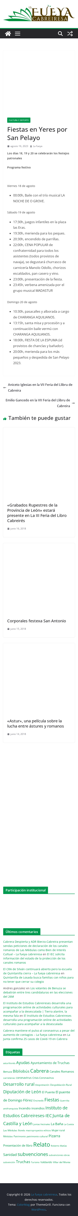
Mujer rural (58, 1130)
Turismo (35, 1162)
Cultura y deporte (19, 120)
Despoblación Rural (61, 1084)
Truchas (23, 1161)
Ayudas (23, 1062)
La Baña (57, 1124)
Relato (41, 1144)
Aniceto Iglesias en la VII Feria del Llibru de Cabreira (40, 387)
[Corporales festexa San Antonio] (39, 546)
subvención (9, 1162)
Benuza (7, 1071)
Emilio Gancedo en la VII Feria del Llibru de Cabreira (38, 403)
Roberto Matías (59, 1145)
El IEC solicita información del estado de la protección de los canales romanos (34, 958)
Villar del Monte (61, 1162)
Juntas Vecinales (41, 1124)
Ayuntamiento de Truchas (50, 1063)
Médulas (8, 1136)
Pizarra (54, 1135)
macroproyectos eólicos (38, 1130)
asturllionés (9, 1063)
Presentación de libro (17, 1145)
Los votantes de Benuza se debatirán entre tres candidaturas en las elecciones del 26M (38, 992)
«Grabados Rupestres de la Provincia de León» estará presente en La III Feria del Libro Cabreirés (37, 512)
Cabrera (39, 1070)
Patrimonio (20, 1136)
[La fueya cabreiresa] (8, 33)
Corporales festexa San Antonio (36, 621)
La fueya (37, 146)
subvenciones (33, 1154)
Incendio (25, 1108)
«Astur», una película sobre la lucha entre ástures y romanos (35, 723)
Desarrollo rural (18, 1084)
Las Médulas (10, 1130)
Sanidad (10, 1154)
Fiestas (51, 1099)
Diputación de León (22, 1091)
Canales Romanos (62, 1071)
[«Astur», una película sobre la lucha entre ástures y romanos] (39, 646)
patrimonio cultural (37, 1136)
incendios (38, 1108)
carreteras (9, 1077)
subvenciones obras (59, 1155)
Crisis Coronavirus (43, 1078)
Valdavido (46, 1162)
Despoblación (42, 1084)
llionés (21, 1130)
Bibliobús (21, 1071)
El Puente (48, 1092)
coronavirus (24, 1078)
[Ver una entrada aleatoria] (70, 33)
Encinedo (38, 1100)
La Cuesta (69, 1124)
